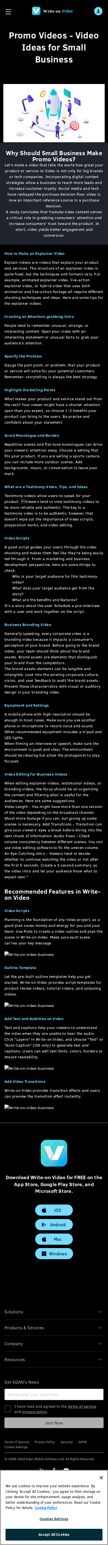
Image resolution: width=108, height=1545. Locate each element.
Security (67, 1442)
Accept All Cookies (54, 1534)
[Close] (101, 1478)
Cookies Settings (54, 1518)
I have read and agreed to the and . (55, 1409)
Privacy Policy (45, 1442)
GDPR (82, 1442)
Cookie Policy (46, 1507)
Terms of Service (16, 1442)
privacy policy (34, 1411)
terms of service (82, 1406)
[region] (54, 1507)
